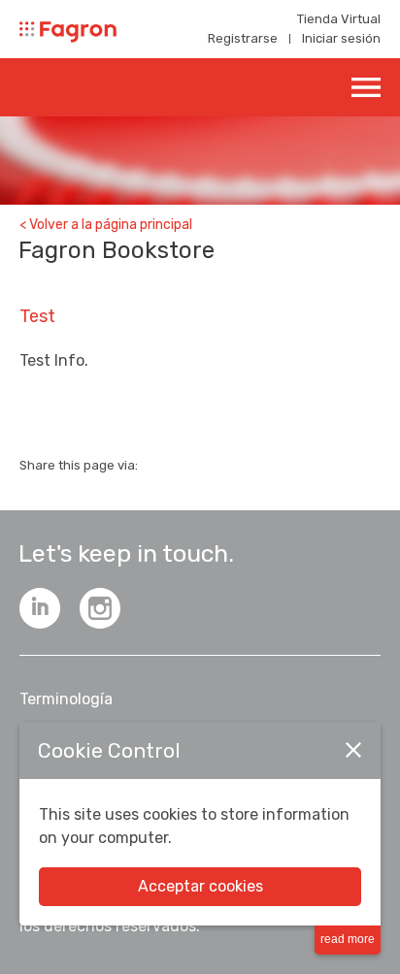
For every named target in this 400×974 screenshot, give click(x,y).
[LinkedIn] (39, 608)
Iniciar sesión (341, 38)
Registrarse (243, 38)
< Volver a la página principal (105, 224)
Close (353, 749)
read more (347, 939)
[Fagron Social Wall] (100, 608)
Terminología (66, 699)
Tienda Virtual (339, 19)
